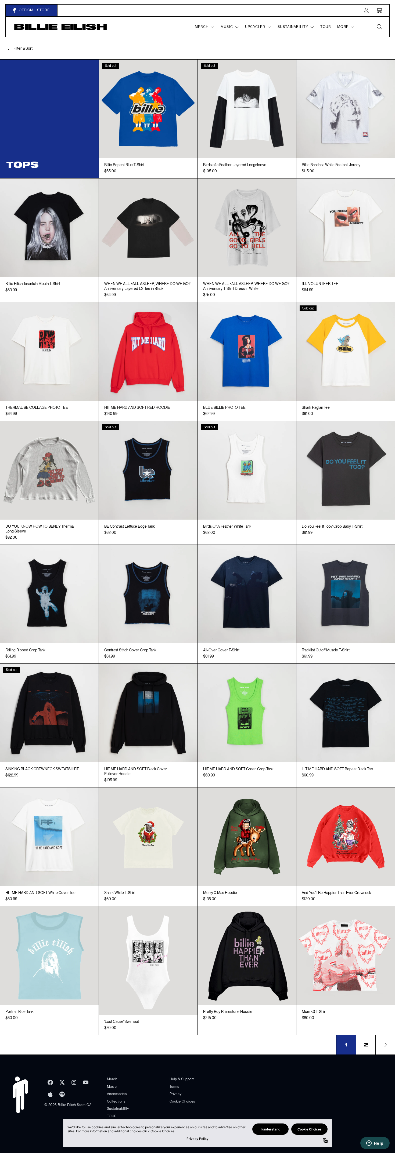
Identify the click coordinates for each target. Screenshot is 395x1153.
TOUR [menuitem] (325, 27)
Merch (112, 1079)
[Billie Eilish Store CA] (60, 27)
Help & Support (182, 1079)
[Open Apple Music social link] (50, 1094)
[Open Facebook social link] (50, 1082)
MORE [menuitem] (343, 27)
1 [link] (346, 1045)
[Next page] (385, 1045)
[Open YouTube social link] (86, 1082)
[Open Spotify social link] (62, 1094)
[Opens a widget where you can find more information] (375, 1143)
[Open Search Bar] (379, 27)
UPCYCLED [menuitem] (255, 27)
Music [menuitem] (227, 27)
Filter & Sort (23, 48)
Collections (116, 1101)
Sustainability (118, 1109)
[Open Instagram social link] (74, 1082)
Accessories (117, 1094)
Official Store (34, 10)
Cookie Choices (182, 1101)
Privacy (176, 1094)
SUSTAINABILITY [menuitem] (293, 27)
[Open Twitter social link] (62, 1082)
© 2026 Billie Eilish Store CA (68, 1105)
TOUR (112, 1116)
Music (112, 1087)
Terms (174, 1087)
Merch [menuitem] (202, 27)
